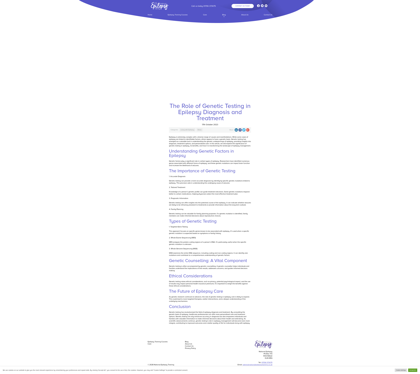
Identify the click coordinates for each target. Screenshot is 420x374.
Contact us (242, 6)
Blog (224, 15)
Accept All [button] (413, 370)
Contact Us (268, 15)
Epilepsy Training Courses (178, 15)
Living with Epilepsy (187, 130)
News (199, 130)
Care (205, 15)
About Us (244, 15)
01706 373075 (209, 6)
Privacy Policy (190, 348)
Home (150, 15)
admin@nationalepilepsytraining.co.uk (257, 365)
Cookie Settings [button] (401, 370)
